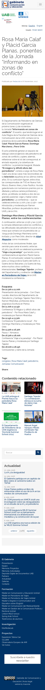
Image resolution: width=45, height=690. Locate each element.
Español (32, 26)
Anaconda (26, 684)
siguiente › (31, 531)
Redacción (17, 81)
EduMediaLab (7, 628)
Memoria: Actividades (11, 571)
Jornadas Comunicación (13, 364)
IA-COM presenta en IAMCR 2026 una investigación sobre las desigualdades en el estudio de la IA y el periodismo (22, 501)
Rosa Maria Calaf (19, 361)
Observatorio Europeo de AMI (14, 642)
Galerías (5, 581)
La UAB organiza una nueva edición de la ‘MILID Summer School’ (22, 524)
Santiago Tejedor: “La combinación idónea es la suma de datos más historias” (32, 400)
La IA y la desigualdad (14, 472)
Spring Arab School (10, 616)
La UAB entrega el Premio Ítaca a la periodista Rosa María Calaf (10, 399)
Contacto (5, 584)
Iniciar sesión (37, 30)
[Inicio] (13, 4)
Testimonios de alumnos (12, 619)
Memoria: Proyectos (10, 568)
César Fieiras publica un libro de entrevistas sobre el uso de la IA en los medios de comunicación (22, 491)
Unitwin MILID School (10, 614)
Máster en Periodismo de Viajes (15, 596)
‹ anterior (13, 531)
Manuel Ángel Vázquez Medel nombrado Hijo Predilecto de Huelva (31, 429)
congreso (6, 361)
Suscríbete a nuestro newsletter (22, 659)
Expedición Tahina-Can (11, 637)
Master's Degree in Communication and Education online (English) (18, 602)
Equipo (5, 566)
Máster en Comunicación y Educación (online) (21, 593)
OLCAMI (5, 640)
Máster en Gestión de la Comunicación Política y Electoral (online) (22, 609)
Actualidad (6, 579)
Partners (5, 576)
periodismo (33, 361)
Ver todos (6, 645)
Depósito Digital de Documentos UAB (18, 573)
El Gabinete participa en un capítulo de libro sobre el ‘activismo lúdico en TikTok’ (22, 480)
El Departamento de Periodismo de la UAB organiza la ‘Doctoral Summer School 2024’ (11, 429)
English (39, 26)
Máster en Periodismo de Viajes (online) (18, 598)
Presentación (7, 563)
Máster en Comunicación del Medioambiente (21, 606)
